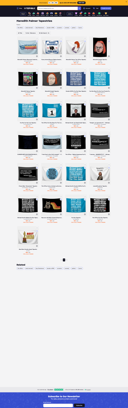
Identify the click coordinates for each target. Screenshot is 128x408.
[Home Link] (29, 8)
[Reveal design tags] (37, 56)
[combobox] (57, 8)
